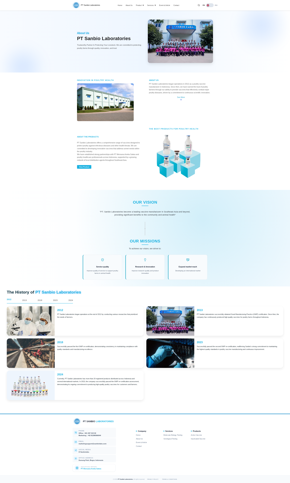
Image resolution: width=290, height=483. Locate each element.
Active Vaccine (196, 435)
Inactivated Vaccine (198, 439)
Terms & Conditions (169, 479)
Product (140, 5)
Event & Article (164, 5)
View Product (84, 167)
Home (120, 5)
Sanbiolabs (84, 452)
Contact (176, 5)
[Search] (199, 5)
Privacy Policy (152, 479)
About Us (129, 5)
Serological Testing (170, 439)
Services (151, 5)
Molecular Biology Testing (172, 435)
